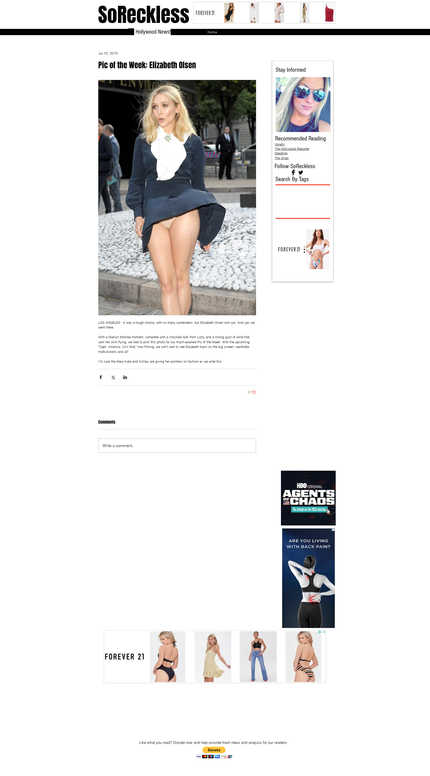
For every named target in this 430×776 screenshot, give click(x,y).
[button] (214, 752)
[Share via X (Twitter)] (112, 377)
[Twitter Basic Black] (301, 172)
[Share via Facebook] (100, 377)
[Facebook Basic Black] (293, 172)
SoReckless (143, 14)
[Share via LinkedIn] (125, 377)
